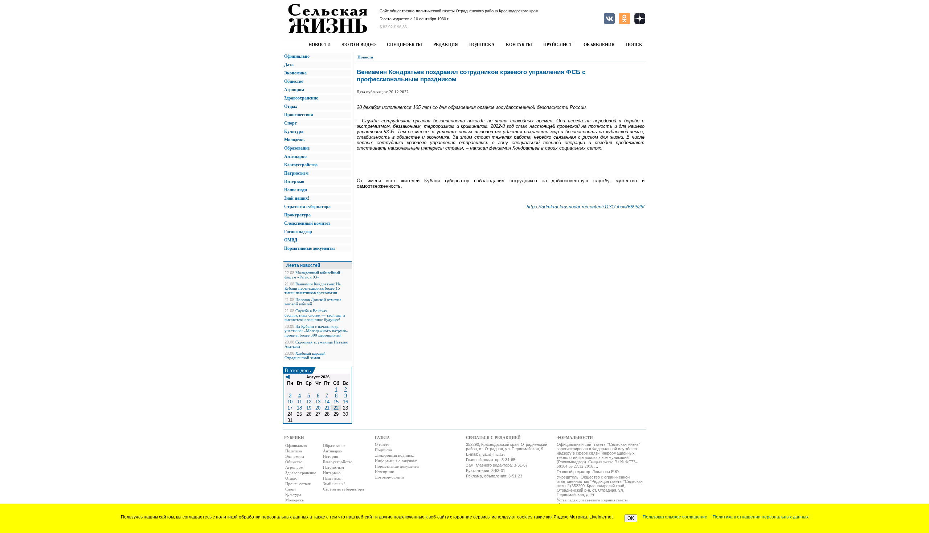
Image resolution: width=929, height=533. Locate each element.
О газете (382, 444)
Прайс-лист (557, 44)
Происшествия (298, 114)
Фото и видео (359, 44)
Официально (297, 56)
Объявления (599, 44)
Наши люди (295, 189)
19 (308, 408)
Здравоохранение (301, 98)
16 (345, 401)
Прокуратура (297, 214)
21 (327, 408)
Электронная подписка (394, 455)
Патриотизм (296, 173)
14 (327, 401)
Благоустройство (301, 164)
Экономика (295, 73)
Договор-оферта (389, 477)
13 (317, 401)
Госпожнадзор (298, 231)
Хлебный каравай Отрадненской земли (305, 355)
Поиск (634, 44)
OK (630, 518)
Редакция (445, 44)
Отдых (290, 106)
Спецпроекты (404, 44)
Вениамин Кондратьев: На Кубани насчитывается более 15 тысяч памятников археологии (313, 288)
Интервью (294, 181)
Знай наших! (296, 198)
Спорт (290, 123)
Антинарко (295, 156)
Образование (297, 148)
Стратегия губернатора (307, 206)
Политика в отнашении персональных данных (761, 517)
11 (299, 401)
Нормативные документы (309, 248)
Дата (289, 64)
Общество (293, 81)
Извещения (384, 471)
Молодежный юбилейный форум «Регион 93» (312, 274)
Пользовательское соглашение (675, 517)
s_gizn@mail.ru (492, 454)
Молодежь (294, 139)
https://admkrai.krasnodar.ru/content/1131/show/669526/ (585, 206)
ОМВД (290, 240)
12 (308, 401)
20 (317, 408)
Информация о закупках (396, 461)
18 (299, 408)
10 (289, 401)
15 (336, 401)
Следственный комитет (307, 223)
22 (336, 408)
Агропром (294, 89)
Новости (319, 44)
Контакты (519, 44)
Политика (293, 451)
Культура (293, 131)
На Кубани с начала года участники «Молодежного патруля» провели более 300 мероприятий (316, 330)
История (330, 456)
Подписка (482, 44)
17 (289, 408)
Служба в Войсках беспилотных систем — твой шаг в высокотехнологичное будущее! (315, 315)
